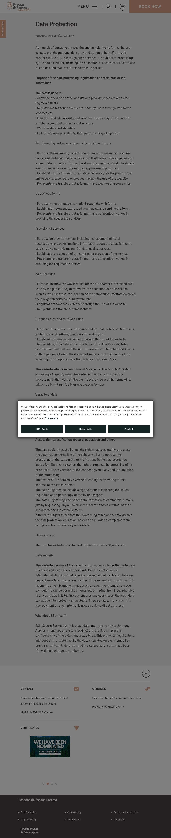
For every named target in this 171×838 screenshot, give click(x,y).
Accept (129, 429)
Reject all (85, 429)
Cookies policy (51, 418)
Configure (42, 429)
